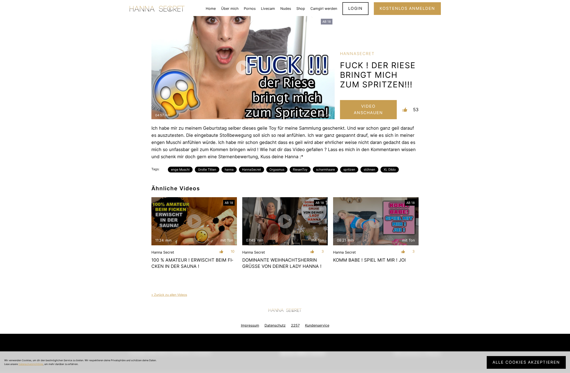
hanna (229, 169)
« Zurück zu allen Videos (169, 295)
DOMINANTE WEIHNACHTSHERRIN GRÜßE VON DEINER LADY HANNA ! (282, 263)
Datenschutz (275, 325)
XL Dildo (390, 169)
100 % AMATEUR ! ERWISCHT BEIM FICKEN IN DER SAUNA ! (192, 263)
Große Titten (207, 169)
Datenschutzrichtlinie (30, 364)
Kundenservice (317, 325)
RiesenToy (300, 169)
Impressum (250, 325)
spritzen (349, 169)
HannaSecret (251, 169)
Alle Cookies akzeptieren (526, 362)
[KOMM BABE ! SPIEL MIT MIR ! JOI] (376, 221)
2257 (295, 325)
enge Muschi (180, 169)
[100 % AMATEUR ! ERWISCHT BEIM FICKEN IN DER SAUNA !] (194, 221)
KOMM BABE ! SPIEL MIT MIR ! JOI (369, 260)
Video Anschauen (368, 109)
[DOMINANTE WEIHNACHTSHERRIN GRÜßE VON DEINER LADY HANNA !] (285, 221)
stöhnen (369, 169)
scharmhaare (325, 169)
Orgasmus (276, 169)
